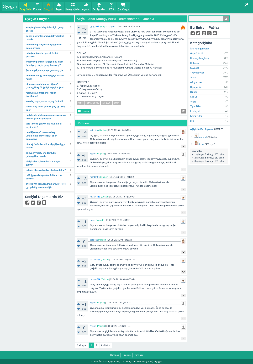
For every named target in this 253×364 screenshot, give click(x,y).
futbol (80, 103)
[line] (215, 34)
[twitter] (33, 203)
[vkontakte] (44, 203)
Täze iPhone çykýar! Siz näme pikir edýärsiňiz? (44, 125)
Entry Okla (25, 9)
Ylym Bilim (195, 106)
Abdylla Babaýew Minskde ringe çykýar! (43, 163)
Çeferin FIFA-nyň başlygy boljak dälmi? (46, 170)
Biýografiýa (196, 87)
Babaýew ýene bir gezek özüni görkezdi (42, 55)
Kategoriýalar (72, 9)
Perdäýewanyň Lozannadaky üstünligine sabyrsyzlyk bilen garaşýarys (41, 135)
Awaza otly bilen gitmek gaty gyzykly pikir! (45, 108)
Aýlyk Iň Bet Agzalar (202, 129)
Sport (112, 26)
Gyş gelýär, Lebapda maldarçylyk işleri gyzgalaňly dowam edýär (46, 186)
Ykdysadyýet (197, 72)
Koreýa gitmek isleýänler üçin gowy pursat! (45, 29)
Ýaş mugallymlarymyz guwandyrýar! (45, 70)
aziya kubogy (93, 103)
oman (116, 103)
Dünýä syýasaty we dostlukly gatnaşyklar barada (41, 155)
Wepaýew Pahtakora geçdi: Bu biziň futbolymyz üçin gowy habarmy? (44, 63)
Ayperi (93, 153)
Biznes (193, 91)
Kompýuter (196, 116)
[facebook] (28, 203)
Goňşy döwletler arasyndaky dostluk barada (45, 38)
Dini (192, 120)
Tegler (59, 9)
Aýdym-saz (196, 82)
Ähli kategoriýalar (199, 48)
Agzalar (86, 9)
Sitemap (127, 355)
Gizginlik (139, 355)
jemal (201, 144)
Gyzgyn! (48, 9)
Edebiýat (195, 111)
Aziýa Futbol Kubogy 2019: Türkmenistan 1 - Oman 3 (115, 19)
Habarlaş (114, 355)
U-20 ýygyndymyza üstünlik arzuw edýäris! (44, 177)
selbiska (94, 130)
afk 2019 (106, 103)
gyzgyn (93, 26)
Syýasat (194, 67)
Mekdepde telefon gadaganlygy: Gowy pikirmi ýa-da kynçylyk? (46, 117)
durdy (92, 220)
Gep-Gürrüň (196, 53)
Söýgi (193, 101)
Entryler (37, 9)
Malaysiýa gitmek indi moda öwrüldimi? (41, 95)
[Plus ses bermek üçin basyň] (78, 27)
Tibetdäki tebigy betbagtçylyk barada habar (45, 77)
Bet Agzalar (99, 9)
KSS (111, 9)
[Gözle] (226, 18)
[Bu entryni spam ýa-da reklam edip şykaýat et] (183, 111)
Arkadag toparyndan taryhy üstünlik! (45, 101)
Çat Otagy (123, 9)
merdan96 (95, 177)
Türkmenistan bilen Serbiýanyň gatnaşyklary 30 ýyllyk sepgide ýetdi (45, 86)
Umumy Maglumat (200, 58)
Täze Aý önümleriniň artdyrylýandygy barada (45, 146)
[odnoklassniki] (39, 203)
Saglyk (193, 96)
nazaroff (94, 197)
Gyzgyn (10, 6)
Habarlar (195, 63)
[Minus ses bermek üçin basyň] (78, 32)
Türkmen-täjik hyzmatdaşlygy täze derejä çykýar (43, 46)
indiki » (105, 345)
